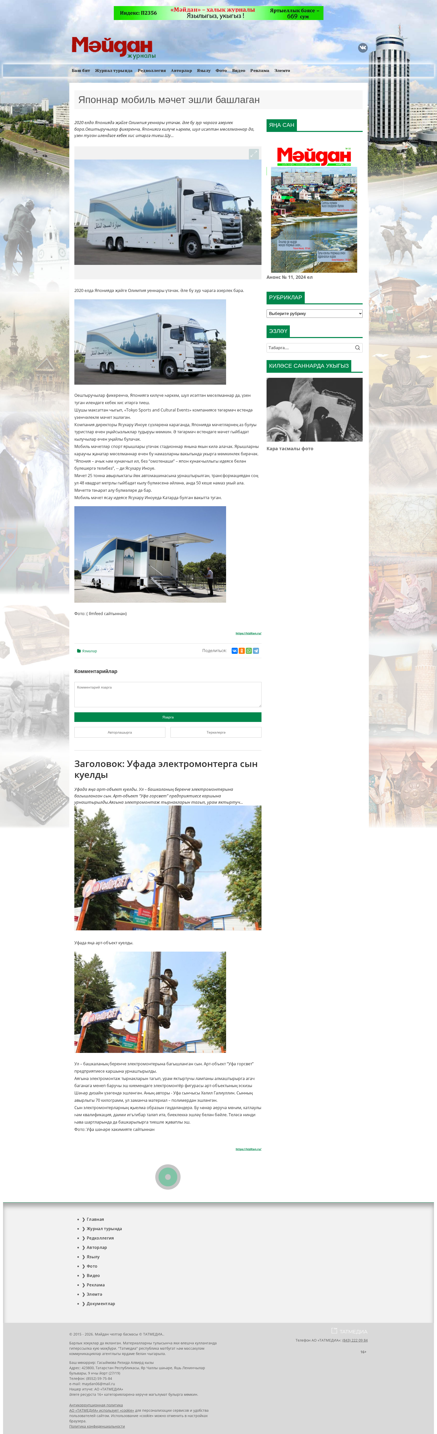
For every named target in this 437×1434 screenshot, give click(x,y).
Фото (221, 70)
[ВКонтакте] (235, 651)
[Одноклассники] (242, 651)
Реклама (259, 70)
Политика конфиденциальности (97, 1426)
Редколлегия (152, 70)
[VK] (363, 48)
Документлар (101, 1303)
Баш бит (81, 70)
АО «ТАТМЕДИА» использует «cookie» (101, 1410)
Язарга (168, 717)
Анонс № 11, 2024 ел (290, 277)
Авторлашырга (120, 732)
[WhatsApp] (249, 651)
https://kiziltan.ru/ (248, 633)
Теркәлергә (216, 732)
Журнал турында (114, 70)
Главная (95, 1219)
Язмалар (89, 651)
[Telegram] (256, 651)
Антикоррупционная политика (96, 1405)
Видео (239, 70)
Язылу (204, 70)
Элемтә (282, 70)
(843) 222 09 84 (355, 1340)
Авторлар (181, 70)
